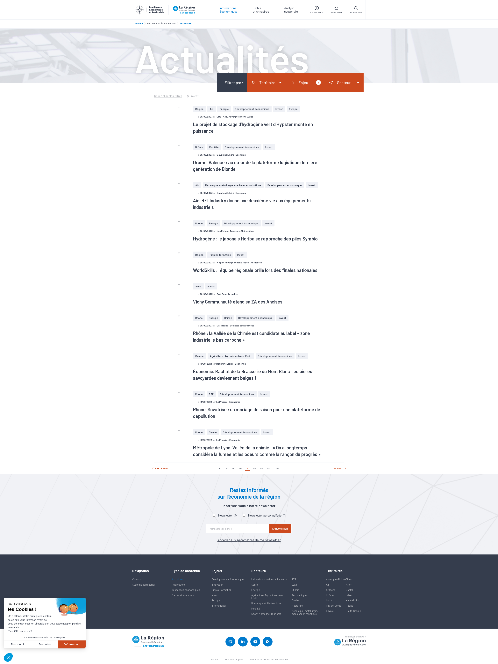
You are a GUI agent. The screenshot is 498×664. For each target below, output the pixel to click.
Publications (179, 584)
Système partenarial (143, 584)
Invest (279, 109)
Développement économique (252, 109)
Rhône (199, 223)
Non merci (17, 644)
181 (226, 468)
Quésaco (137, 579)
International (219, 605)
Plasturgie (297, 605)
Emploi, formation (220, 254)
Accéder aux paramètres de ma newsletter (249, 540)
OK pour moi (72, 644)
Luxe (294, 584)
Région (199, 109)
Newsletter (225, 515)
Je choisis (45, 644)
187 (268, 468)
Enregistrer (280, 528)
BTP (211, 394)
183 (240, 468)
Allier (198, 286)
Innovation (217, 584)
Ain (211, 109)
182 (233, 468)
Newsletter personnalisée (265, 515)
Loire (329, 600)
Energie (224, 109)
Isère (349, 595)
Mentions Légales (234, 659)
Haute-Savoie (353, 610)
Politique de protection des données (269, 659)
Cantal (349, 589)
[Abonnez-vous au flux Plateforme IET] (268, 641)
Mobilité (214, 147)
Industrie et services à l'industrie (269, 579)
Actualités (177, 579)
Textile (295, 600)
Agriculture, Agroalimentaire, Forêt (231, 356)
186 (261, 468)
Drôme (199, 147)
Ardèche (330, 589)
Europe (293, 109)
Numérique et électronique (266, 603)
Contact (214, 659)
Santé (254, 584)
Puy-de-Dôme (333, 605)
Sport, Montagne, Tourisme (266, 613)
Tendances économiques (186, 589)
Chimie (228, 317)
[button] (8, 657)
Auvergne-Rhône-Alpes (339, 579)
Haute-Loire (352, 600)
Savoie (199, 356)
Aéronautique (299, 595)
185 (254, 468)
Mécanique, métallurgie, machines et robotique (233, 185)
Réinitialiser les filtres (168, 96)
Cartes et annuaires (183, 595)
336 (277, 468)
